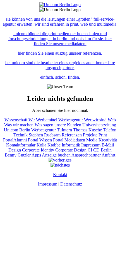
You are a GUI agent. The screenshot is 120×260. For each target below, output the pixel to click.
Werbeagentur (70, 119)
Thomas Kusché (87, 129)
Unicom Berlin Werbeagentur (30, 129)
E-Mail (108, 145)
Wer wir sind (95, 119)
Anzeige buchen (56, 155)
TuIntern (64, 129)
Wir (31, 119)
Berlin (106, 150)
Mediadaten (74, 140)
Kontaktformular (20, 145)
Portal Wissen (40, 140)
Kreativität (108, 140)
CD (96, 150)
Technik (20, 135)
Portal (58, 140)
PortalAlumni (15, 140)
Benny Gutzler (18, 155)
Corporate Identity (38, 150)
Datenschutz (71, 184)
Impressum (90, 145)
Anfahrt (108, 155)
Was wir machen (18, 124)
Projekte (90, 135)
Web (112, 119)
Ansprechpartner (86, 155)
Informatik (71, 145)
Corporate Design (71, 150)
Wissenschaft (15, 119)
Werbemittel (46, 119)
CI (90, 150)
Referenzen (72, 135)
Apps (36, 155)
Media (91, 140)
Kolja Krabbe (49, 145)
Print (103, 135)
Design (14, 150)
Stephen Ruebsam (45, 135)
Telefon (109, 129)
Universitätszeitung (99, 124)
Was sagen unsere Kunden (58, 124)
